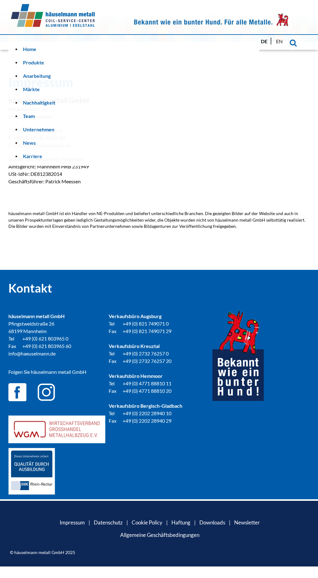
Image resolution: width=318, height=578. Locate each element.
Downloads (212, 522)
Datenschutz (108, 522)
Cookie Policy (147, 522)
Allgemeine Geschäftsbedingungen (159, 535)
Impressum (72, 522)
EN (279, 41)
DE (264, 41)
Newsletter (247, 522)
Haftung (180, 522)
